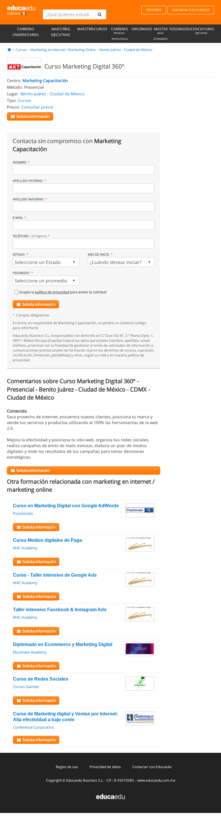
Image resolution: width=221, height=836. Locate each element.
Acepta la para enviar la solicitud (62, 292)
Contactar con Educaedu (152, 766)
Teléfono (30, 236)
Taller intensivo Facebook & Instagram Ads (59, 609)
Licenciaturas (201, 30)
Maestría (85, 28)
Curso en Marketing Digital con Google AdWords (66, 505)
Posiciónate (23, 513)
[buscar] (99, 14)
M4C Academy (25, 547)
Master (160, 33)
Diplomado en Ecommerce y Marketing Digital (62, 644)
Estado (19, 254)
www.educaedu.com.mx (156, 780)
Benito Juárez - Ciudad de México (126, 49)
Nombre (19, 162)
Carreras (119, 33)
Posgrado (178, 28)
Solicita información (39, 304)
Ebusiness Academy (30, 652)
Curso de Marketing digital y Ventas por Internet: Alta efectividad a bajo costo (65, 716)
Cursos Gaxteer (26, 686)
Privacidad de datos (105, 766)
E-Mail (18, 217)
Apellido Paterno (28, 180)
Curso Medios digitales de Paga (47, 540)
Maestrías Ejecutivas (60, 31)
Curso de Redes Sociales (40, 679)
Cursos (100, 28)
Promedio (21, 273)
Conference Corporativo (33, 727)
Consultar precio (37, 107)
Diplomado (142, 28)
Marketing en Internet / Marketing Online (63, 49)
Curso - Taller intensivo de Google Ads (55, 575)
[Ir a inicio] (9, 49)
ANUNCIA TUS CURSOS (190, 9)
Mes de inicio (98, 254)
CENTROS (153, 9)
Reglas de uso (67, 766)
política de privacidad (52, 292)
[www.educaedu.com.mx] (110, 796)
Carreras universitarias (25, 31)
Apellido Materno (28, 199)
